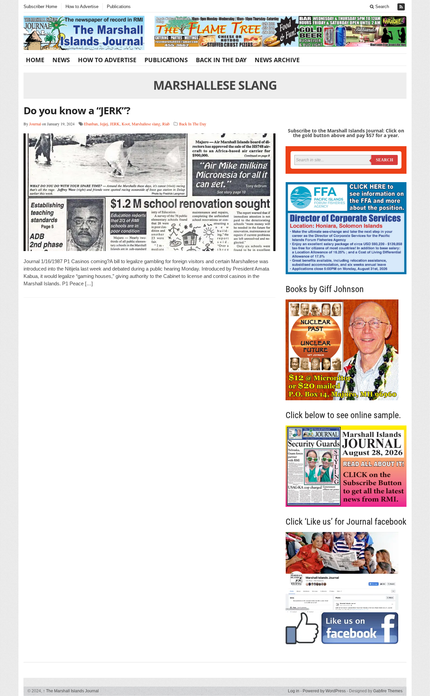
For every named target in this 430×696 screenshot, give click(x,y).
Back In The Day (221, 60)
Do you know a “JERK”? (77, 110)
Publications (119, 6)
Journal (35, 123)
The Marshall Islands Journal (71, 691)
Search (381, 6)
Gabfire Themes (387, 691)
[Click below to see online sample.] (346, 465)
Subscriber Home (40, 6)
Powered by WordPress (324, 691)
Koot (126, 123)
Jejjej (104, 123)
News (61, 60)
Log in (293, 691)
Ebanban (91, 123)
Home (35, 60)
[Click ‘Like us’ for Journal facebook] (346, 588)
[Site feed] (401, 7)
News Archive (277, 60)
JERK (115, 123)
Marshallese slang (146, 123)
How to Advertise (82, 6)
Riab (166, 123)
